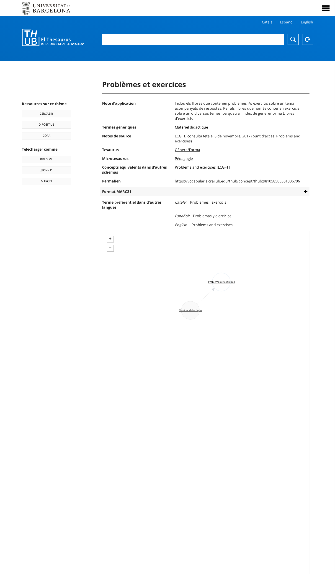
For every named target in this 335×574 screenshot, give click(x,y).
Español (287, 22)
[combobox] (193, 39)
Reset (307, 39)
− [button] (110, 248)
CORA (46, 136)
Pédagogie (184, 158)
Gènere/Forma (187, 149)
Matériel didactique (191, 127)
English (307, 22)
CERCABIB (46, 113)
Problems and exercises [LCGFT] (202, 167)
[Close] (325, 8)
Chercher (293, 39)
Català (267, 22)
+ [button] (110, 239)
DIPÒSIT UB (46, 124)
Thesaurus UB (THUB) (53, 37)
